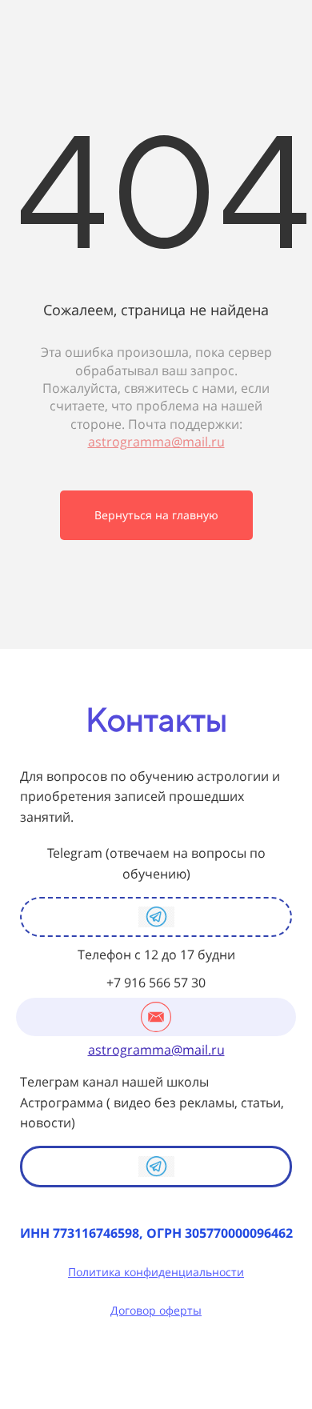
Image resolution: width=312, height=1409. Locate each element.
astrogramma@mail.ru (156, 441)
